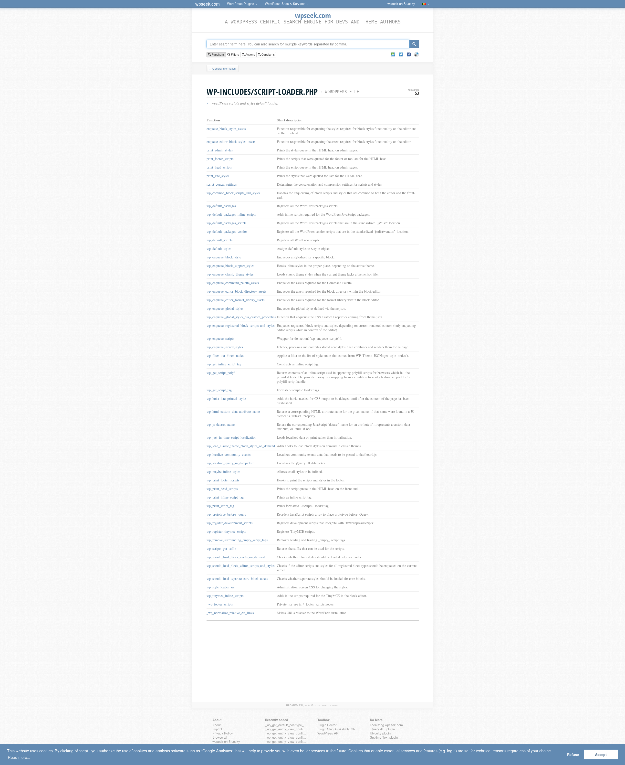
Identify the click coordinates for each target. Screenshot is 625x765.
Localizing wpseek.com (386, 725)
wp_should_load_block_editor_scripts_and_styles (240, 565)
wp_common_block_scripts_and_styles (233, 193)
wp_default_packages (221, 205)
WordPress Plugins (241, 3)
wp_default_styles (219, 248)
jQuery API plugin (382, 729)
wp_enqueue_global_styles (225, 308)
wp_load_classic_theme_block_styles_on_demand (241, 446)
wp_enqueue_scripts (220, 338)
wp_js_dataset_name (221, 424)
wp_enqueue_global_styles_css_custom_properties (241, 317)
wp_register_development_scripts (229, 523)
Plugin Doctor (326, 725)
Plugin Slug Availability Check (338, 729)
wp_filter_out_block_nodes (225, 355)
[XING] (393, 54)
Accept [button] (601, 754)
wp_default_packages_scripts (226, 223)
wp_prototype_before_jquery (226, 514)
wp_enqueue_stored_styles (225, 347)
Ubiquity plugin (380, 733)
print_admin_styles (220, 150)
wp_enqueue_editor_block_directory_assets (236, 291)
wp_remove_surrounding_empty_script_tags (237, 540)
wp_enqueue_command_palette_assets (233, 282)
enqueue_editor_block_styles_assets (231, 141)
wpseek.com (207, 3)
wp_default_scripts (219, 240)
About (216, 725)
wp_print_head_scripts (222, 488)
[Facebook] (409, 54)
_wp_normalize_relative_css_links (230, 612)
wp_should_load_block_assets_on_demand (236, 557)
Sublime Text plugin (384, 737)
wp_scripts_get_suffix (221, 548)
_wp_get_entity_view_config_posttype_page (286, 729)
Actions (250, 54)
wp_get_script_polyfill (222, 372)
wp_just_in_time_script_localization (231, 437)
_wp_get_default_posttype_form (286, 725)
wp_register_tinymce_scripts (226, 531)
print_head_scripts (219, 167)
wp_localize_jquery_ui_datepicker (230, 463)
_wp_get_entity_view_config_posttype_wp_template (286, 737)
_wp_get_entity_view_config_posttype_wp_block (286, 733)
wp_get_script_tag (219, 390)
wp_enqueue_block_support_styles (230, 265)
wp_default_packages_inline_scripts (231, 214)
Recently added (276, 719)
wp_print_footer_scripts (223, 480)
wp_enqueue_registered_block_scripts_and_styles (240, 325)
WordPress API (328, 733)
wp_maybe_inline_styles (223, 471)
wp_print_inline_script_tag (225, 497)
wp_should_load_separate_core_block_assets (237, 578)
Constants (268, 54)
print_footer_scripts (220, 158)
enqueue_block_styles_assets (226, 128)
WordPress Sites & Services (285, 3)
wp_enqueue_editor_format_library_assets (235, 300)
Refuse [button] (573, 754)
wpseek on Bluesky (401, 3)
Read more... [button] (19, 757)
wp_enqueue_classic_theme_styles (230, 274)
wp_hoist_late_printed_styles (226, 398)
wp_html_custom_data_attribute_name (233, 411)
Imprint (217, 729)
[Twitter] (401, 54)
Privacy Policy (222, 733)
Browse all (219, 737)
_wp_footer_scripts (220, 604)
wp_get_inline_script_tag (224, 364)
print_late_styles (218, 175)
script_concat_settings (222, 184)
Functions (218, 54)
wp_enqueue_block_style (224, 257)
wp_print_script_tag (220, 505)
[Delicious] (416, 54)
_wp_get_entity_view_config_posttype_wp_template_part (286, 742)
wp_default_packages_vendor (227, 231)
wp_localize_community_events (228, 454)
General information (224, 68)
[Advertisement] (313, 658)
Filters (234, 54)
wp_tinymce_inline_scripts (225, 595)
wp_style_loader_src (221, 587)
